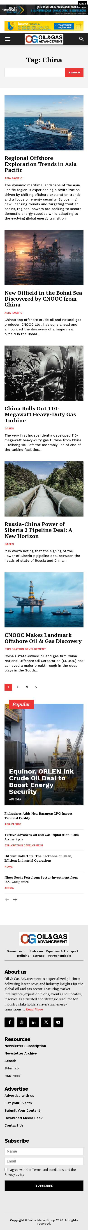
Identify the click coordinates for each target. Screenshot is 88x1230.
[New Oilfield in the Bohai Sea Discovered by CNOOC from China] (44, 257)
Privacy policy (14, 1174)
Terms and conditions (48, 1169)
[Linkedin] (34, 1022)
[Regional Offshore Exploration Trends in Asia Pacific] (44, 122)
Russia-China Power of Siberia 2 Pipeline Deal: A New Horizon (38, 530)
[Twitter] (46, 1022)
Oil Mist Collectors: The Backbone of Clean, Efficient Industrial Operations (38, 858)
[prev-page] (7, 900)
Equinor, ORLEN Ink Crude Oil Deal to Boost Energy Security (41, 781)
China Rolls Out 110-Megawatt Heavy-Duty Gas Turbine (40, 414)
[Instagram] (22, 1022)
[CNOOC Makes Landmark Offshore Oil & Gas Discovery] (44, 599)
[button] (7, 39)
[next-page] (36, 687)
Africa (9, 888)
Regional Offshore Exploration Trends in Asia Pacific (41, 163)
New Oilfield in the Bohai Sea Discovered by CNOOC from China (43, 298)
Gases (9, 428)
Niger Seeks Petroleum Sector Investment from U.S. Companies (41, 879)
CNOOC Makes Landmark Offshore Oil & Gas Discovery (43, 637)
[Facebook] (9, 1022)
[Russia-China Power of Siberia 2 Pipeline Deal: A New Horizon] (44, 489)
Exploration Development (25, 649)
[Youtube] (58, 1022)
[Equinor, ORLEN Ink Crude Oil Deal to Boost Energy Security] (44, 754)
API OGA (15, 799)
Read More (34, 1009)
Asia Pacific (13, 178)
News (8, 866)
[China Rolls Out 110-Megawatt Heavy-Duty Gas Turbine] (44, 373)
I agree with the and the (40, 1171)
